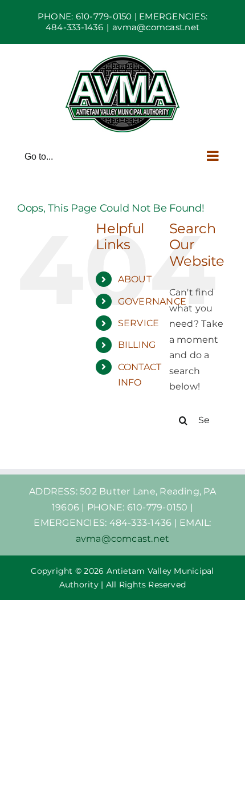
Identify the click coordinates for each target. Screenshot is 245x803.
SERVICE (139, 323)
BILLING (137, 344)
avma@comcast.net (155, 27)
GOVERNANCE (152, 301)
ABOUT (135, 279)
